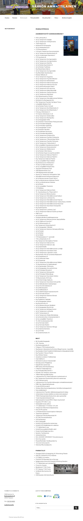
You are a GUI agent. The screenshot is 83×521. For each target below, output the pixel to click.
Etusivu (7, 18)
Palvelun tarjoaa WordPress (16, 517)
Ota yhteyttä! (46, 18)
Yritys (56, 18)
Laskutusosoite (9, 505)
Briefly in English (67, 18)
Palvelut (14, 18)
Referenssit (23, 18)
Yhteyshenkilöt (34, 18)
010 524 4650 (11, 501)
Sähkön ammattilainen (54, 6)
